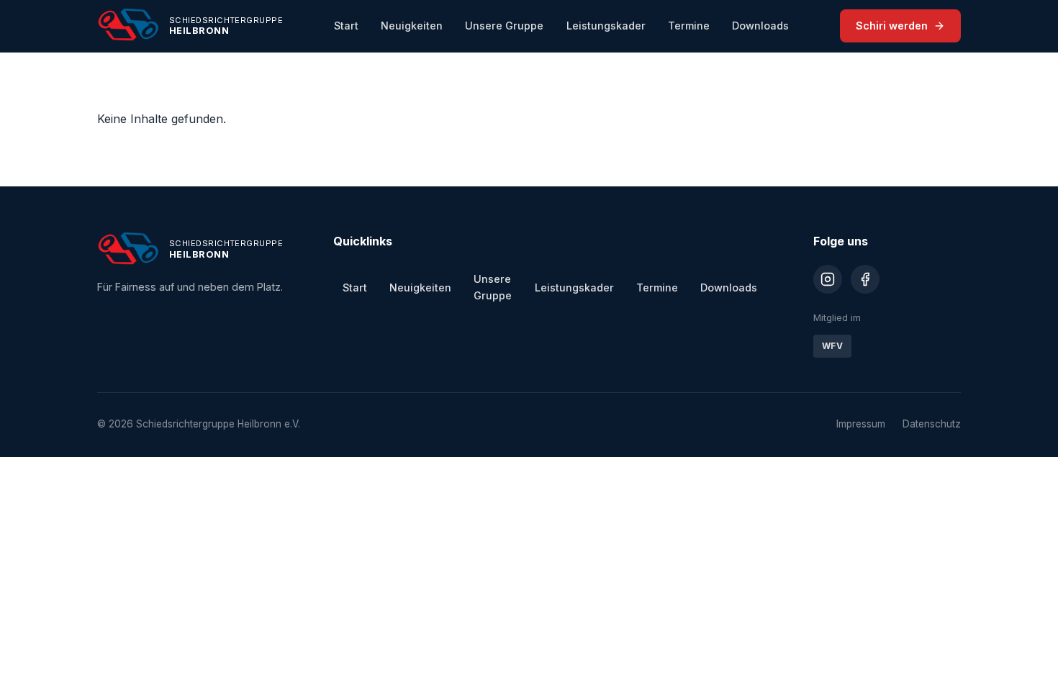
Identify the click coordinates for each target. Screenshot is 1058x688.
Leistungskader (606, 25)
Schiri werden (892, 25)
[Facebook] (865, 279)
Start (346, 25)
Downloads (760, 25)
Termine (689, 25)
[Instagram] (827, 279)
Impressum (860, 424)
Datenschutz (932, 424)
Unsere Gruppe (504, 25)
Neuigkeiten (412, 25)
